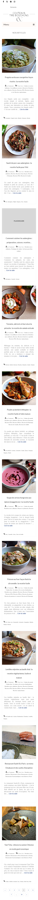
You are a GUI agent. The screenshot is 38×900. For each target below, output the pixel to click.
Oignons (19, 201)
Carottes (13, 450)
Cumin (22, 450)
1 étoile (7, 881)
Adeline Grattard (13, 881)
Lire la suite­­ (24, 109)
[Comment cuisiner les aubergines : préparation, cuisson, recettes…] (19, 221)
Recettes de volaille (24, 424)
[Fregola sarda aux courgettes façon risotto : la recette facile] (19, 56)
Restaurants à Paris (16, 774)
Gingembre (26, 622)
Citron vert (9, 622)
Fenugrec (30, 450)
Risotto (28, 118)
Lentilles (31, 716)
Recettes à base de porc (22, 173)
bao (18, 881)
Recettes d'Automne (28, 420)
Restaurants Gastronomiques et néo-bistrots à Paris (19, 776)
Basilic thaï (10, 716)
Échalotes (26, 716)
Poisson (9, 624)
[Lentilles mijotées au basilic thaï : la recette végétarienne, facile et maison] (19, 648)
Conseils (13, 279)
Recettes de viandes (26, 175)
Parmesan (24, 118)
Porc (22, 201)
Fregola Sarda (14, 118)
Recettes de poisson (27, 594)
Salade (28, 364)
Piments (5, 718)
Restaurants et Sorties (27, 774)
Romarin (24, 364)
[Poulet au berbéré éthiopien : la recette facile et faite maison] (19, 388)
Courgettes (7, 118)
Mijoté (14, 201)
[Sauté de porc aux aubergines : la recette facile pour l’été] (19, 141)
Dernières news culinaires (11, 420)
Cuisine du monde (28, 418)
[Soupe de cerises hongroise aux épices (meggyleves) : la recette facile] (19, 476)
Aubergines (10, 201)
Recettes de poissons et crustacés (13, 596)
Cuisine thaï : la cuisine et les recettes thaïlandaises (19, 590)
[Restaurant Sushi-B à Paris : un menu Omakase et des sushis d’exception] (19, 742)
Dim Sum (26, 881)
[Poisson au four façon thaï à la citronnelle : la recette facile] (19, 557)
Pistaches (20, 364)
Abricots (7, 364)
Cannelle (10, 534)
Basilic (11, 364)
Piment (5, 624)
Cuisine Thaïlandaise (18, 716)
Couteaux (10, 86)
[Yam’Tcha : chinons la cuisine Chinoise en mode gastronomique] (19, 823)
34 (21, 894)
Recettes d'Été (20, 90)
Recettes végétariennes (20, 92)
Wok (30, 881)
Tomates (26, 201)
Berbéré (9, 450)
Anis (6, 534)
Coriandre (18, 450)
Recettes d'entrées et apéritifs (25, 336)
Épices (26, 450)
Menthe (19, 118)
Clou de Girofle (19, 534)
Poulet (9, 452)
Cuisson (17, 279)
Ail (6, 201)
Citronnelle (15, 622)
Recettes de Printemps (27, 422)
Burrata (15, 364)
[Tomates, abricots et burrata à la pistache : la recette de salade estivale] (19, 302)
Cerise (14, 534)
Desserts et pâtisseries (23, 508)
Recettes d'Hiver (17, 422)
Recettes (14, 90)
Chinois (22, 881)
